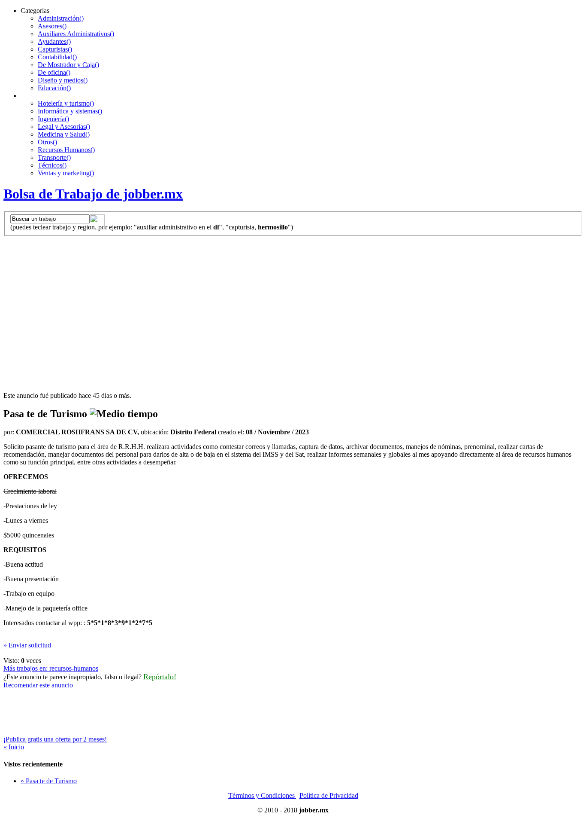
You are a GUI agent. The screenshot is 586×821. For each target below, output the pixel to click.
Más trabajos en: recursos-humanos (50, 668)
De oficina (54, 72)
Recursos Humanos (66, 149)
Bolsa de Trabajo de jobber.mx (93, 193)
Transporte (54, 157)
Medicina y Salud (64, 134)
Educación (54, 88)
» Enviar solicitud (27, 645)
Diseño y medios (63, 80)
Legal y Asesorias (64, 126)
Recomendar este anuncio (38, 685)
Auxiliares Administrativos (76, 33)
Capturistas (55, 49)
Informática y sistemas (70, 111)
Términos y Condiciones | (263, 795)
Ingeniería (53, 118)
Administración (61, 18)
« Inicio (13, 747)
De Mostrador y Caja (68, 64)
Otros (47, 142)
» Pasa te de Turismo (49, 780)
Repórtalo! (159, 676)
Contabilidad (57, 57)
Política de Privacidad (328, 795)
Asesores (52, 26)
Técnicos (52, 165)
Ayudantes (54, 41)
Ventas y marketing (66, 173)
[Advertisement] (293, 301)
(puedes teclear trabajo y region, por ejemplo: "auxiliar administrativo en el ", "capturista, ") (151, 227)
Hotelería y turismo (66, 103)
